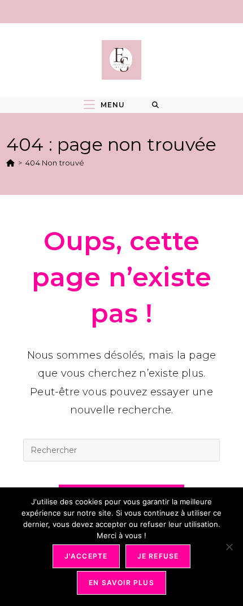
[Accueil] (10, 162)
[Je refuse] (229, 546)
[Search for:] (156, 105)
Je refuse (158, 556)
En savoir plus (121, 582)
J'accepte (86, 556)
